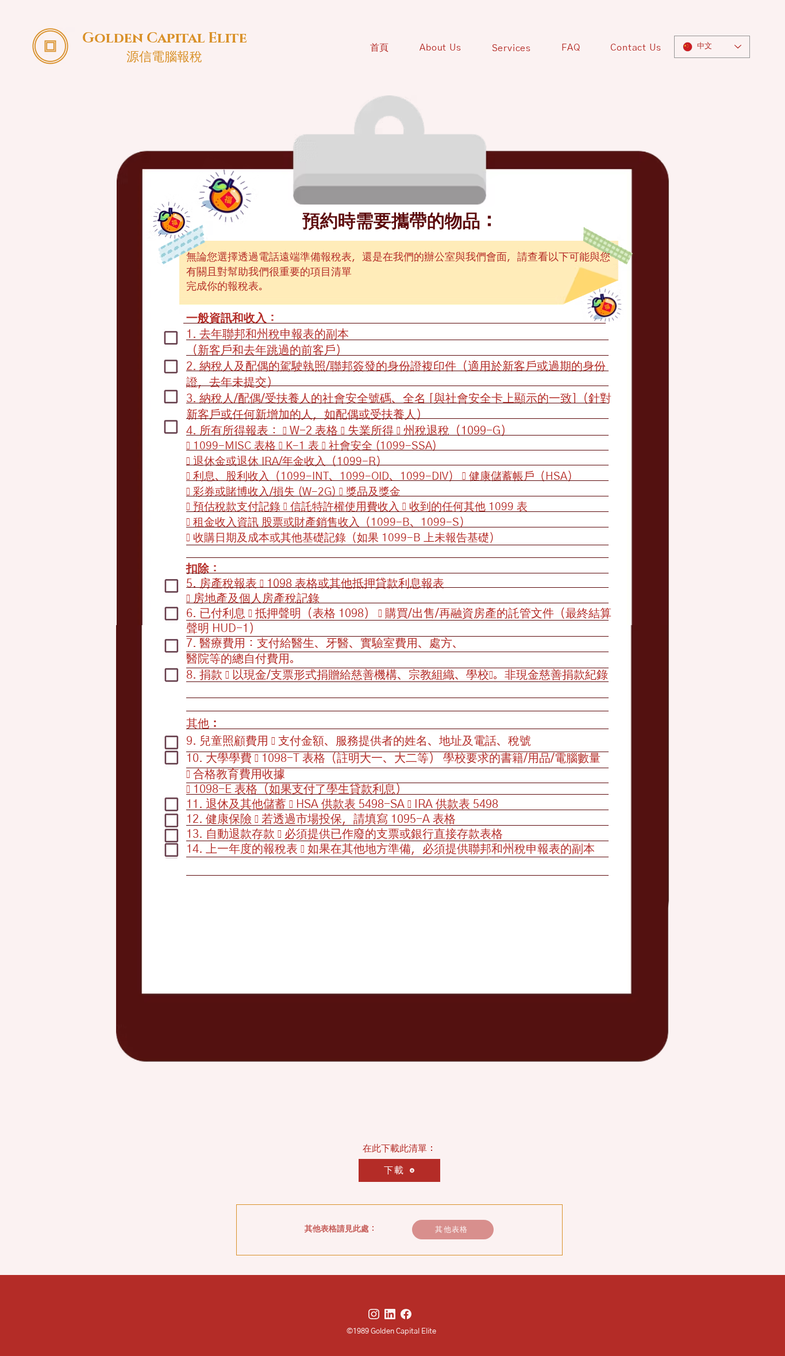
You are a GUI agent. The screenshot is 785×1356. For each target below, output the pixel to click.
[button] (511, 48)
